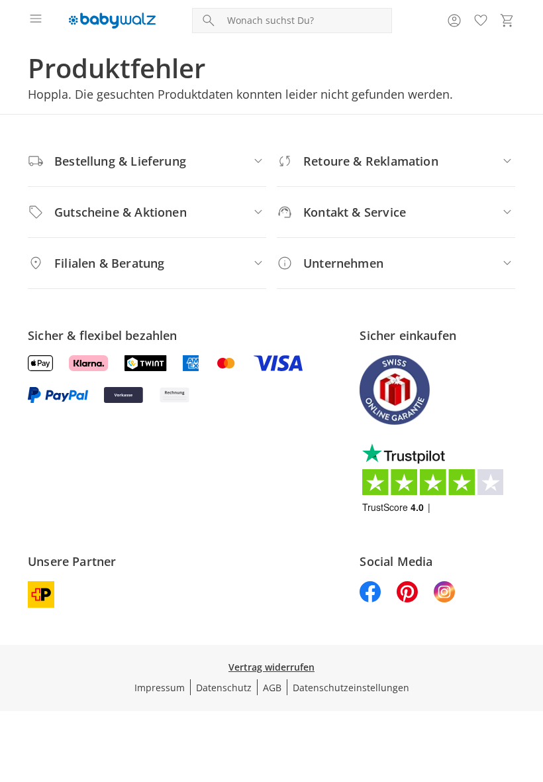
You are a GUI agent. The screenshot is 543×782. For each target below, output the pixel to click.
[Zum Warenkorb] (507, 20)
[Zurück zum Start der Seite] (530, 689)
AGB (272, 687)
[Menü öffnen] (36, 20)
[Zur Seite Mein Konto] (454, 20)
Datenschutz (224, 687)
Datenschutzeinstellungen (351, 687)
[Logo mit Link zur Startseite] (112, 20)
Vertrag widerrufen (271, 667)
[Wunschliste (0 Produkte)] (481, 20)
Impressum (159, 687)
